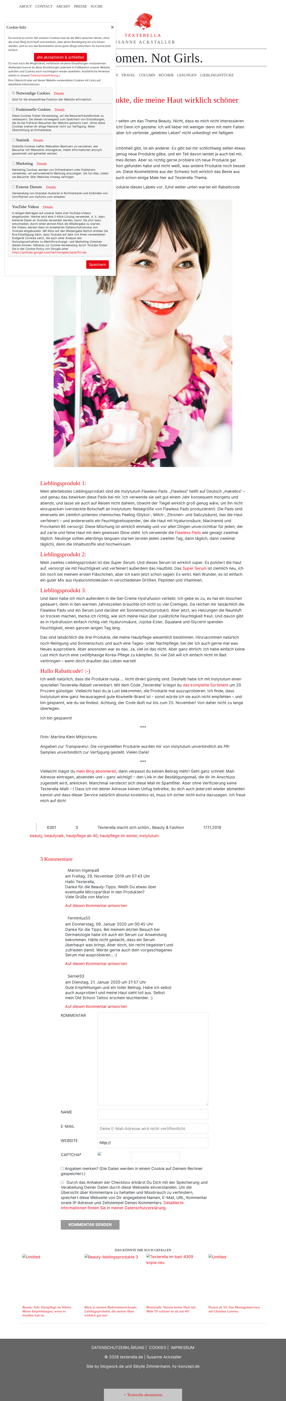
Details (59, 93)
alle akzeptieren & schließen (60, 57)
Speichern (97, 264)
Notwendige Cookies (32, 93)
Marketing (24, 163)
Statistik (22, 140)
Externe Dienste (28, 187)
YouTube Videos (25, 206)
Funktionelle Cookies (33, 109)
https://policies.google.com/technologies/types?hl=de (49, 252)
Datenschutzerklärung (44, 75)
